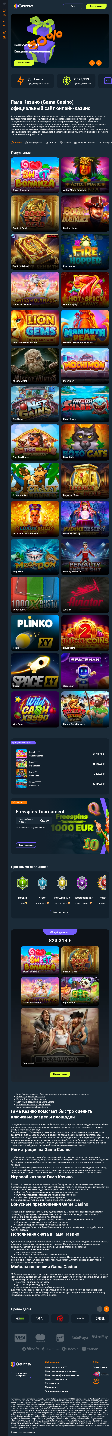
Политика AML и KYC (56, 1367)
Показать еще (60, 1074)
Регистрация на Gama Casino (30, 1096)
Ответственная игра (56, 1379)
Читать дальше (25, 845)
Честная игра (52, 1383)
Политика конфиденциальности (62, 1375)
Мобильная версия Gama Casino (32, 1107)
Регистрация (96, 6)
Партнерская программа (21, 1374)
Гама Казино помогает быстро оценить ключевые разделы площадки (52, 1094)
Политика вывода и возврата (60, 1371)
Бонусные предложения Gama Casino (35, 1102)
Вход (73, 6)
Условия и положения (56, 1391)
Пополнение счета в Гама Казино (33, 1104)
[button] (92, 63)
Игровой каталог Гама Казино (31, 1099)
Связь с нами (100, 1367)
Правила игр (51, 1387)
